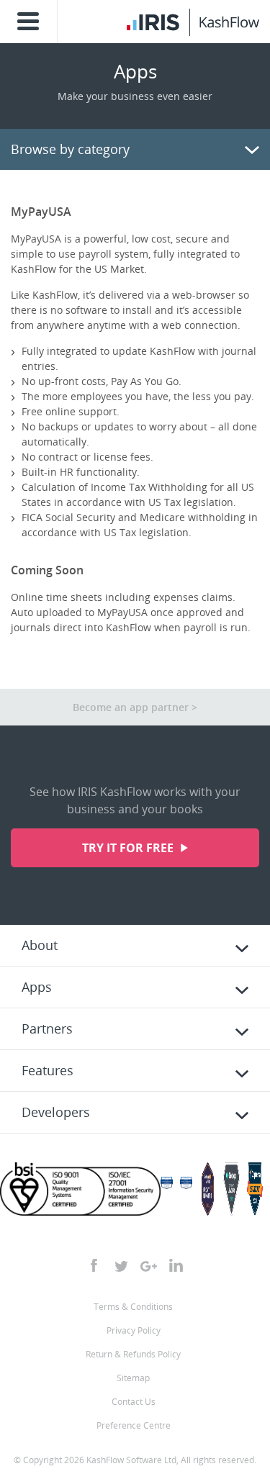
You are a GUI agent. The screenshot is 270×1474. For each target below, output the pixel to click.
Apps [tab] (37, 986)
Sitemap (133, 1378)
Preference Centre (133, 1425)
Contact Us (134, 1402)
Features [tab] (47, 1070)
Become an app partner (131, 707)
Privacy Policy (134, 1330)
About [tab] (40, 945)
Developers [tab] (56, 1112)
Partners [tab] (47, 1028)
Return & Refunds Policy (133, 1354)
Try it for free (129, 848)
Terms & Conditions (133, 1307)
